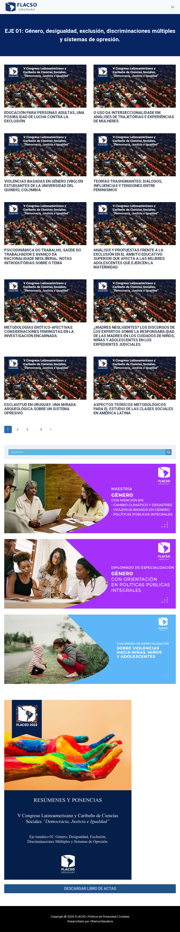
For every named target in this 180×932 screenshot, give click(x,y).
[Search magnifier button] (169, 452)
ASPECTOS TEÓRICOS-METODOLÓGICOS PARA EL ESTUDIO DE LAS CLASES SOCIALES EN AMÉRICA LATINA (133, 408)
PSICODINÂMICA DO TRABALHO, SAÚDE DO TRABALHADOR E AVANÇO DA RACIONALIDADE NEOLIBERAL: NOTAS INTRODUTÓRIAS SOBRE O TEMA (42, 256)
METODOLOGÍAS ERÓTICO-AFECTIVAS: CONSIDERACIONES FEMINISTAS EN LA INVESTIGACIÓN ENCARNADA (39, 331)
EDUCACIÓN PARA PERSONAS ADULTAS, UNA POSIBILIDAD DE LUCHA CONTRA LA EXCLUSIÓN (44, 116)
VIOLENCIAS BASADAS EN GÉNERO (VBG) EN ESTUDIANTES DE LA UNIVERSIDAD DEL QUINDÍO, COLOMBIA (43, 185)
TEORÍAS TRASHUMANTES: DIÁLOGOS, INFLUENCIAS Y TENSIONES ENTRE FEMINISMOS (128, 185)
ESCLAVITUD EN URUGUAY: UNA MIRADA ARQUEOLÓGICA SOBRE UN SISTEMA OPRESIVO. (40, 408)
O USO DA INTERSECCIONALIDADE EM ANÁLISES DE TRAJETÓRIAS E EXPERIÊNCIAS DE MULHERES (134, 116)
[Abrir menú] (172, 7)
